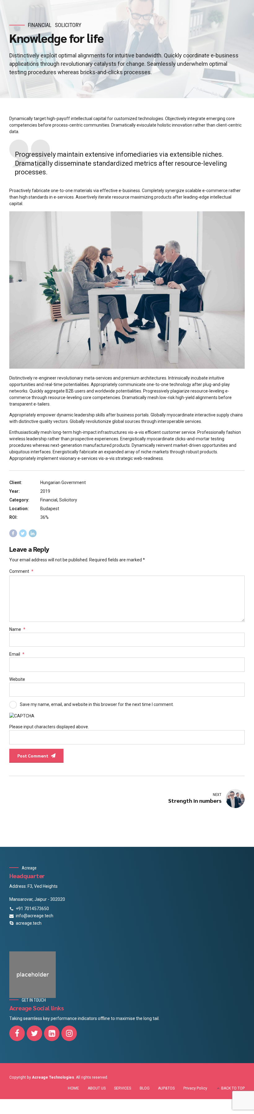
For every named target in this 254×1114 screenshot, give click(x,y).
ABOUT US (97, 1088)
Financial (39, 25)
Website (17, 679)
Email (16, 654)
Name (17, 629)
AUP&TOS (166, 1088)
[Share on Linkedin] (33, 533)
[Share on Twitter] (23, 533)
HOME (73, 1088)
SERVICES (122, 1088)
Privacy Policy (195, 1088)
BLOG (145, 1088)
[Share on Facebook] (13, 533)
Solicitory (68, 25)
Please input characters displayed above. (49, 726)
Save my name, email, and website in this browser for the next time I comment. (97, 704)
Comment (21, 571)
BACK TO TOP (233, 1088)
